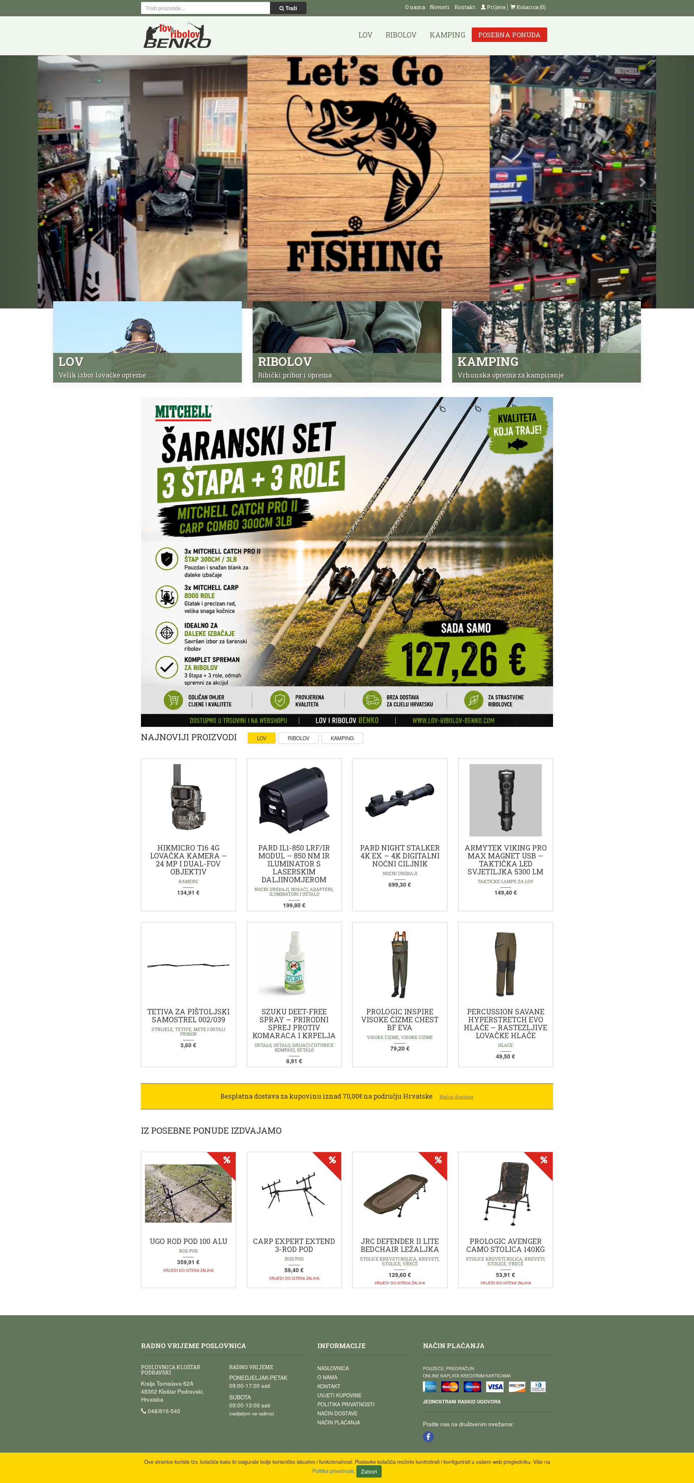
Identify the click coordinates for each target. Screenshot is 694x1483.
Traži (290, 8)
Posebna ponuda (509, 34)
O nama (415, 7)
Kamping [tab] (342, 738)
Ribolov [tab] (298, 738)
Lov (366, 34)
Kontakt (464, 7)
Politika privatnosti (345, 1404)
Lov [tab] (261, 738)
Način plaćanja (338, 1422)
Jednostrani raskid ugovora (462, 1401)
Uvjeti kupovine (339, 1395)
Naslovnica (333, 1368)
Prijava (495, 7)
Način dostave (337, 1413)
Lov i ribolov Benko (177, 35)
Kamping (447, 34)
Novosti (440, 7)
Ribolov (401, 34)
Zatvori (369, 1471)
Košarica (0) (530, 7)
